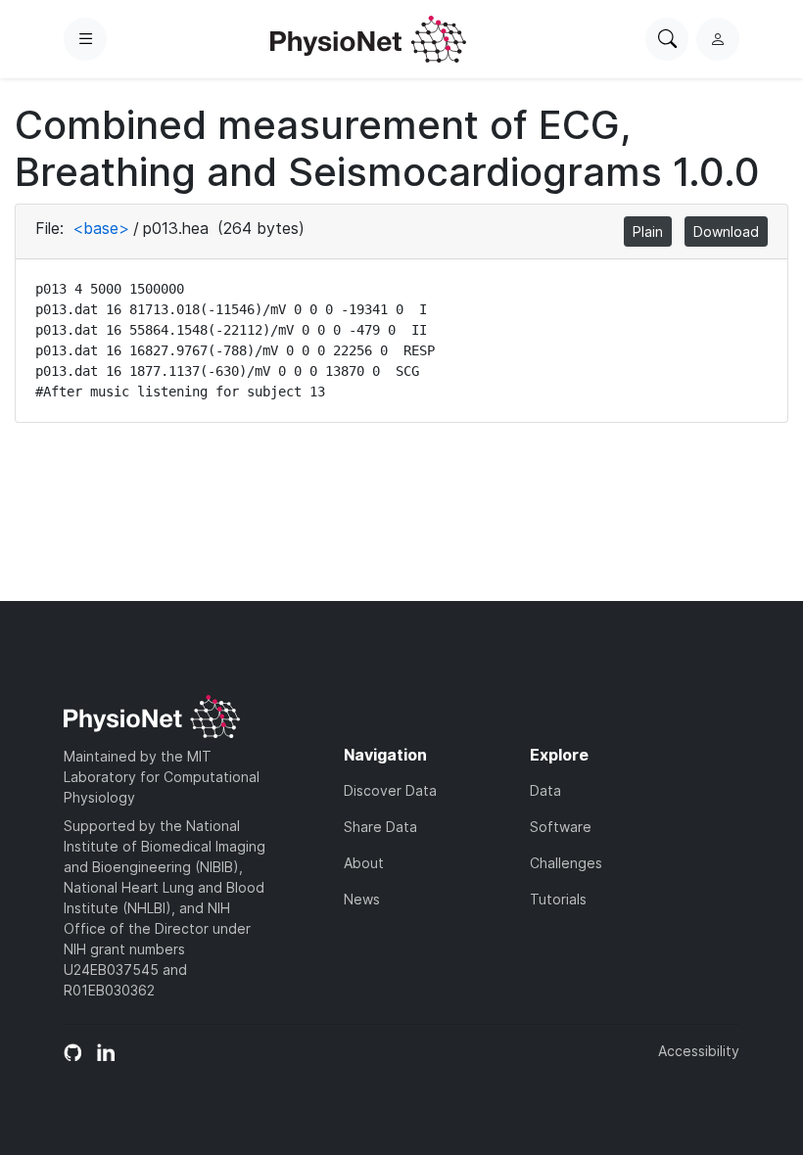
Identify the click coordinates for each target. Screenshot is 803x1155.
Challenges (566, 863)
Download (726, 231)
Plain (648, 231)
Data (545, 790)
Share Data (380, 826)
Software (560, 826)
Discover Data (390, 790)
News (362, 899)
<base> (100, 228)
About (364, 863)
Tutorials (558, 899)
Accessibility (698, 1050)
